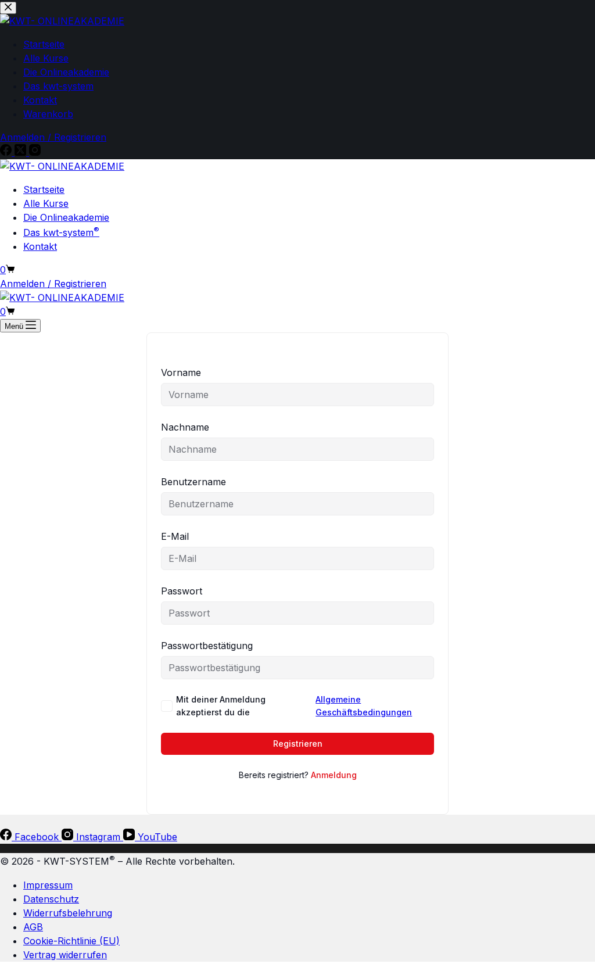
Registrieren (297, 743)
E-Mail (175, 536)
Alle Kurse (46, 203)
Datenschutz (51, 899)
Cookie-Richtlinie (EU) (71, 941)
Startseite (43, 189)
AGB (33, 927)
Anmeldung (334, 775)
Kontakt (40, 246)
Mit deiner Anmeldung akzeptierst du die (294, 705)
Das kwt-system (61, 232)
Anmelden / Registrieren (53, 283)
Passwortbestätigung (207, 645)
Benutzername (193, 482)
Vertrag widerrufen (65, 955)
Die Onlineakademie (66, 217)
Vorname (181, 372)
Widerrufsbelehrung (67, 913)
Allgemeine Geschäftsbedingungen (364, 705)
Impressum (48, 885)
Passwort (181, 591)
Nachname (185, 427)
